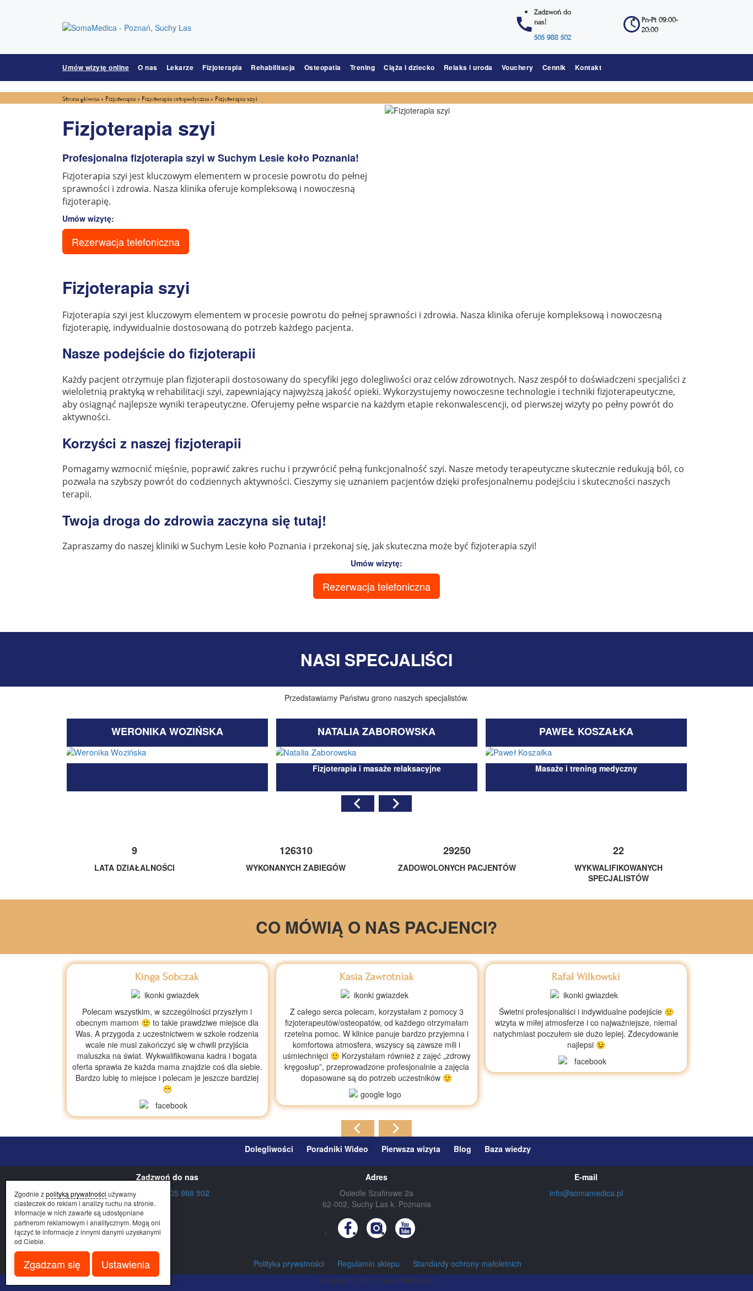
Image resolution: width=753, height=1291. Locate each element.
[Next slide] (395, 803)
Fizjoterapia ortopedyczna (175, 99)
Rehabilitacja (273, 67)
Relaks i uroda (468, 67)
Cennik (554, 67)
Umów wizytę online (95, 67)
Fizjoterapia (222, 67)
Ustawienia (125, 1264)
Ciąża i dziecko (409, 67)
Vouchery (518, 67)
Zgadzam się (52, 1264)
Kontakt (588, 67)
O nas (148, 67)
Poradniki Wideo (337, 1148)
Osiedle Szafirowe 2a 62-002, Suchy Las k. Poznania (376, 1198)
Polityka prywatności (289, 1263)
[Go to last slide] (357, 803)
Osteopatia (322, 67)
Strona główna (80, 99)
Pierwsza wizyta (410, 1148)
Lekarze (180, 67)
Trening (362, 67)
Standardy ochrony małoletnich (467, 1263)
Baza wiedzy (508, 1148)
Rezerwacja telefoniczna (126, 241)
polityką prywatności (76, 1193)
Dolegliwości (269, 1148)
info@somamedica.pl (586, 1192)
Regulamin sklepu (368, 1263)
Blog (462, 1148)
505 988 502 (552, 37)
